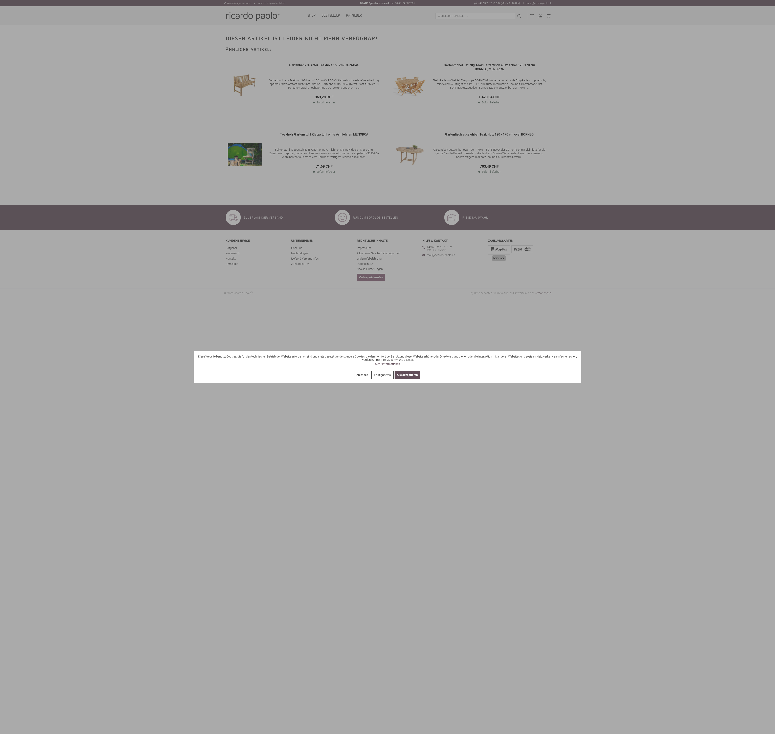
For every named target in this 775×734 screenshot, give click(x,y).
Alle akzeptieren (407, 374)
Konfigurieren (382, 375)
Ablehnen (362, 374)
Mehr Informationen (387, 364)
